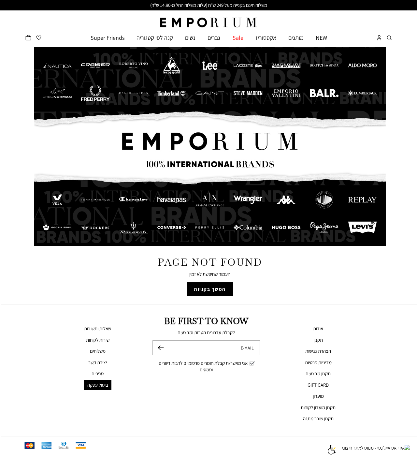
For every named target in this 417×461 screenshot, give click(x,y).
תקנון (318, 340)
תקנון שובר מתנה (318, 418)
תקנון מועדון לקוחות (318, 407)
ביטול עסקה (97, 385)
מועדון (318, 396)
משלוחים (98, 351)
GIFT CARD (318, 385)
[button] (389, 38)
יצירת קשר (97, 362)
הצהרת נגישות (318, 351)
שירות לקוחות (97, 340)
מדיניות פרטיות (318, 362)
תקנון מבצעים (318, 373)
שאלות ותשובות (97, 328)
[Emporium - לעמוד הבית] (208, 19)
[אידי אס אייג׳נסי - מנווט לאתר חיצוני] (376, 450)
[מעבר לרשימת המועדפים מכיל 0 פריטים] (38, 38)
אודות (318, 328)
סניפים (98, 373)
